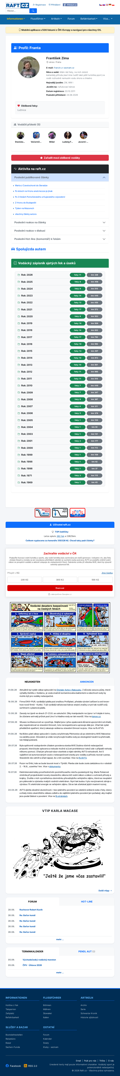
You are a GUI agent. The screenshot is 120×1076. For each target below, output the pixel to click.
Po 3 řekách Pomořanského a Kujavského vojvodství (40, 197)
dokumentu (54, 766)
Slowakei (47, 1013)
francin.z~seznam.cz (64, 67)
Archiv (84, 1005)
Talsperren (11, 1009)
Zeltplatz (10, 1013)
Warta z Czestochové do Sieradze (31, 185)
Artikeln (55, 18)
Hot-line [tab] (86, 901)
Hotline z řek (12, 1005)
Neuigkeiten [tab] (32, 681)
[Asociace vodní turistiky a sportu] (77, 509)
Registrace (40, 4)
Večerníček (36, 142)
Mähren (47, 1009)
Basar (8, 1043)
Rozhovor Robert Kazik (31, 909)
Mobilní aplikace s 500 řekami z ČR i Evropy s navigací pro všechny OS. (61, 29)
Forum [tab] (32, 901)
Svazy (46, 1043)
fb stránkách (61, 796)
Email (78, 1060)
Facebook (15, 1065)
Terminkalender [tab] (32, 951)
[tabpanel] (60, 743)
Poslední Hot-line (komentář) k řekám (37, 238)
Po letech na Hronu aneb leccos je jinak (33, 191)
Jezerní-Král (83, 142)
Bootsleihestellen (14, 1034)
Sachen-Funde (13, 1047)
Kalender (47, 1039)
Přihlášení (55, 4)
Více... (106, 18)
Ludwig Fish (67, 142)
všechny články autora (25, 214)
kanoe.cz (96, 716)
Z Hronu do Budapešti (25, 202)
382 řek (60, 536)
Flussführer (37, 18)
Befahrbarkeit (87, 18)
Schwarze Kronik (89, 1013)
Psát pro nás (90, 1060)
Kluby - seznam (50, 1047)
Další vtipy (104, 890)
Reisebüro (10, 1039)
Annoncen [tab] (87, 681)
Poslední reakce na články (30, 222)
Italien (46, 1017)
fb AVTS (83, 758)
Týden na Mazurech (24, 208)
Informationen (15, 18)
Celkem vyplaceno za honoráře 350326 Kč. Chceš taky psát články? (60, 540)
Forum (71, 18)
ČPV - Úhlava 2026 (32, 965)
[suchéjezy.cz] (60, 509)
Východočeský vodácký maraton (39, 959)
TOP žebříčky (61, 531)
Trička (102, 1060)
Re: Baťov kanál (27, 915)
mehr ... (60, 939)
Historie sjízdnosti (89, 1017)
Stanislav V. (20, 142)
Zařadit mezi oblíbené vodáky (62, 157)
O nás (111, 1060)
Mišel (52, 142)
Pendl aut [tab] (86, 951)
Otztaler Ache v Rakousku (69, 690)
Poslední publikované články (31, 177)
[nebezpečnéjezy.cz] (42, 509)
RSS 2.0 (32, 1065)
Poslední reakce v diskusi (29, 230)
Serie (83, 1009)
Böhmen (47, 1005)
